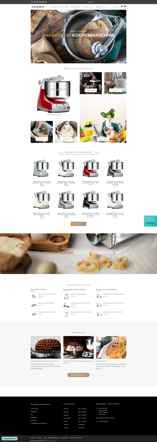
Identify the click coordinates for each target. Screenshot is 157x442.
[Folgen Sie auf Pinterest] (40, 2)
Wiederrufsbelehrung (53, 437)
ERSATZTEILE (88, 7)
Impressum (39, 437)
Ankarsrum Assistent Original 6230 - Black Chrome (115, 183)
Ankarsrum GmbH (49, 440)
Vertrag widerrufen (9, 438)
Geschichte (34, 420)
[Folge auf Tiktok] (46, 2)
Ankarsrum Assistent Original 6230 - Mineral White (66, 183)
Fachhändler (34, 417)
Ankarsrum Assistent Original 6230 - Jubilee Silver (66, 215)
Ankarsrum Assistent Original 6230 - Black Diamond (91, 215)
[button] (150, 221)
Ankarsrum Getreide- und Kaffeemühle (81, 312)
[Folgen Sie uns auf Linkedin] (37, 2)
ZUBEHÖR (77, 7)
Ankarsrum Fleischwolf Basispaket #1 (112, 312)
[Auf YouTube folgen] (43, 2)
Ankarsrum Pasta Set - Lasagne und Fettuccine (47, 295)
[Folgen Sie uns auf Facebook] (32, 2)
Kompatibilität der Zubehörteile (39, 423)
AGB (45, 437)
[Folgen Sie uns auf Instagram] (34, 2)
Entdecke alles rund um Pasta (78, 258)
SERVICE (102, 7)
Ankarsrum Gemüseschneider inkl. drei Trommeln (80, 304)
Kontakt (33, 437)
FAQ (32, 414)
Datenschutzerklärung (76, 437)
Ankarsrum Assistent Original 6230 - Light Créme (41, 215)
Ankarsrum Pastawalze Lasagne (46, 303)
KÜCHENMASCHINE (61, 7)
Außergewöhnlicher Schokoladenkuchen (44, 361)
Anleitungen (34, 411)
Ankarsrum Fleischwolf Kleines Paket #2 (113, 294)
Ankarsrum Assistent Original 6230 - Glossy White (115, 215)
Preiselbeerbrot (101, 361)
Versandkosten (65, 437)
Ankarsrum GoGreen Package (78, 294)
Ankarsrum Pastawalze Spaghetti (46, 312)
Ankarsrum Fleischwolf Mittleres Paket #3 (114, 303)
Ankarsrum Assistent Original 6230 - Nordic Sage (41, 183)
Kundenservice (34, 408)
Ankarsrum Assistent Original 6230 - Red (91, 182)
